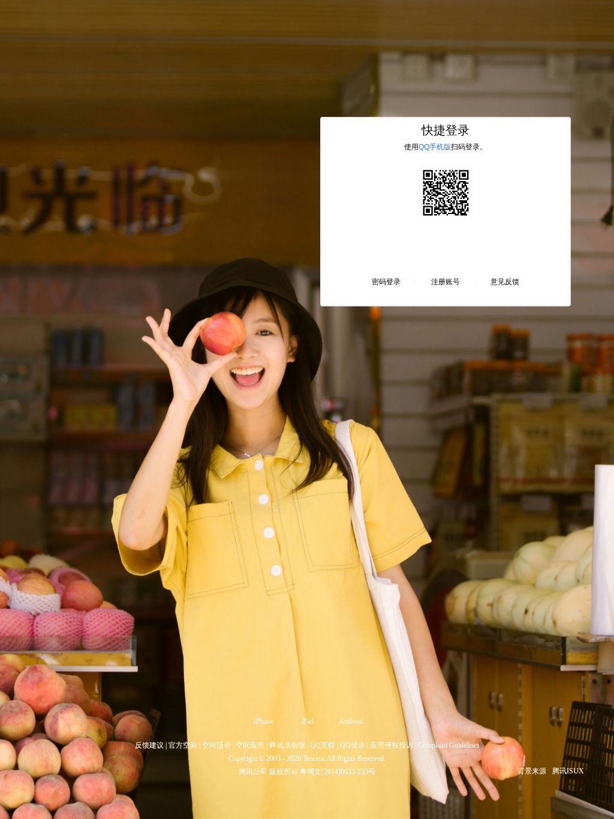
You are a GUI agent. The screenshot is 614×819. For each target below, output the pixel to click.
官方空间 (182, 745)
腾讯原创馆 (287, 745)
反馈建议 (149, 745)
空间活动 (216, 745)
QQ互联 (322, 745)
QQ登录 (352, 745)
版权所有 (283, 771)
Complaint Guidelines (449, 745)
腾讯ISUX (568, 771)
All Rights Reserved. (356, 758)
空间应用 (250, 745)
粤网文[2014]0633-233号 (337, 771)
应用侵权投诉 (391, 745)
